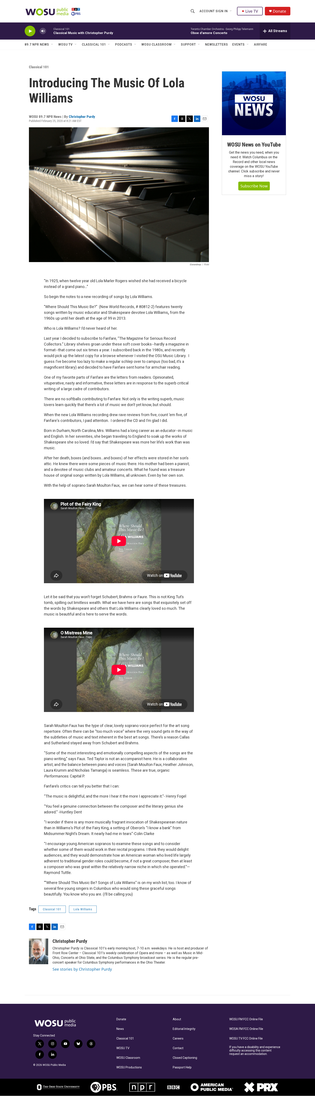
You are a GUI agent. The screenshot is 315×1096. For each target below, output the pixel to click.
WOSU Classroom (156, 44)
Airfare (260, 44)
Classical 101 (94, 44)
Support (188, 44)
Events (238, 44)
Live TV (251, 11)
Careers (178, 1038)
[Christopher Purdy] (38, 951)
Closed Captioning (185, 1057)
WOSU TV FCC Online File (246, 1038)
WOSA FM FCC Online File (246, 1029)
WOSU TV (65, 44)
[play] (30, 31)
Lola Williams (83, 909)
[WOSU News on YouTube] (254, 103)
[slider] (49, 31)
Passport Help (182, 1067)
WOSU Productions (129, 1067)
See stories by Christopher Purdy (82, 969)
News (120, 1029)
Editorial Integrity (184, 1029)
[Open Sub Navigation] (231, 11)
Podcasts (123, 44)
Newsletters (216, 44)
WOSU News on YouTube (254, 144)
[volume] (42, 31)
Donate (279, 11)
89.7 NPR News (37, 44)
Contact (178, 1048)
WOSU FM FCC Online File (246, 1019)
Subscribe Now (254, 185)
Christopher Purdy (82, 116)
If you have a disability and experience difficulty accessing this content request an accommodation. (254, 1051)
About (177, 1019)
